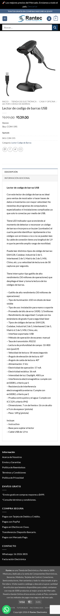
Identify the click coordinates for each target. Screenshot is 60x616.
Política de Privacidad (13, 477)
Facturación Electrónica (14, 559)
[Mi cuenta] (49, 18)
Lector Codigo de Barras (16, 104)
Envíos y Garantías (11, 462)
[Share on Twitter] (15, 149)
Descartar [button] (32, 6)
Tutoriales (22, 608)
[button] (4, 18)
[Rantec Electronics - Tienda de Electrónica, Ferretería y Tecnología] (30, 18)
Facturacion (36, 608)
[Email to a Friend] (20, 149)
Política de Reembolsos (13, 467)
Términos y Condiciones (14, 472)
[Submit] (55, 27)
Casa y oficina (47, 101)
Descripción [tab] (11, 172)
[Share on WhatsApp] (4, 149)
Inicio (5, 101)
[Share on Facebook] (10, 149)
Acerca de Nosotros (12, 457)
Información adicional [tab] (17, 178)
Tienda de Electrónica (24, 101)
